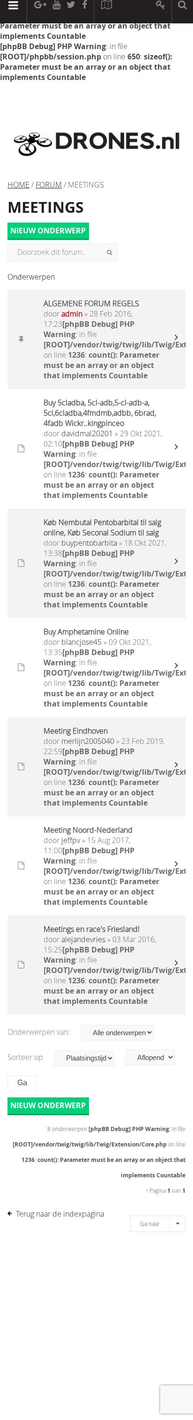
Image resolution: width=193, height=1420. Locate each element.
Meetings (45, 207)
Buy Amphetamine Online (86, 632)
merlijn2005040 (87, 741)
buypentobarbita (89, 543)
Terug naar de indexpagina (60, 1214)
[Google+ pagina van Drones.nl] (40, 11)
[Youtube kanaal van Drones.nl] (56, 11)
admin (71, 314)
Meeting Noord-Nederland (88, 830)
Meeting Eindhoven (76, 731)
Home (18, 185)
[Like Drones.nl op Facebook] (84, 11)
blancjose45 (81, 642)
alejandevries (83, 939)
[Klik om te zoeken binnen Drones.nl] (182, 11)
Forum (49, 185)
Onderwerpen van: (39, 1032)
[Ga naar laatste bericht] (176, 339)
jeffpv (70, 840)
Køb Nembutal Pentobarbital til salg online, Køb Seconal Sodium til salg (102, 527)
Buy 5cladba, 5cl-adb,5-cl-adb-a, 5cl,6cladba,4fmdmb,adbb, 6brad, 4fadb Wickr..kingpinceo (100, 412)
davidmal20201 (87, 433)
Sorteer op (26, 1057)
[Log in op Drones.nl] (161, 11)
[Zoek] (109, 252)
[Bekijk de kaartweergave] (106, 11)
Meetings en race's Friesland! (92, 929)
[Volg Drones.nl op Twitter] (71, 11)
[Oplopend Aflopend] (155, 1057)
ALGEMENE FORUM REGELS (91, 303)
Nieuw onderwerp (48, 230)
